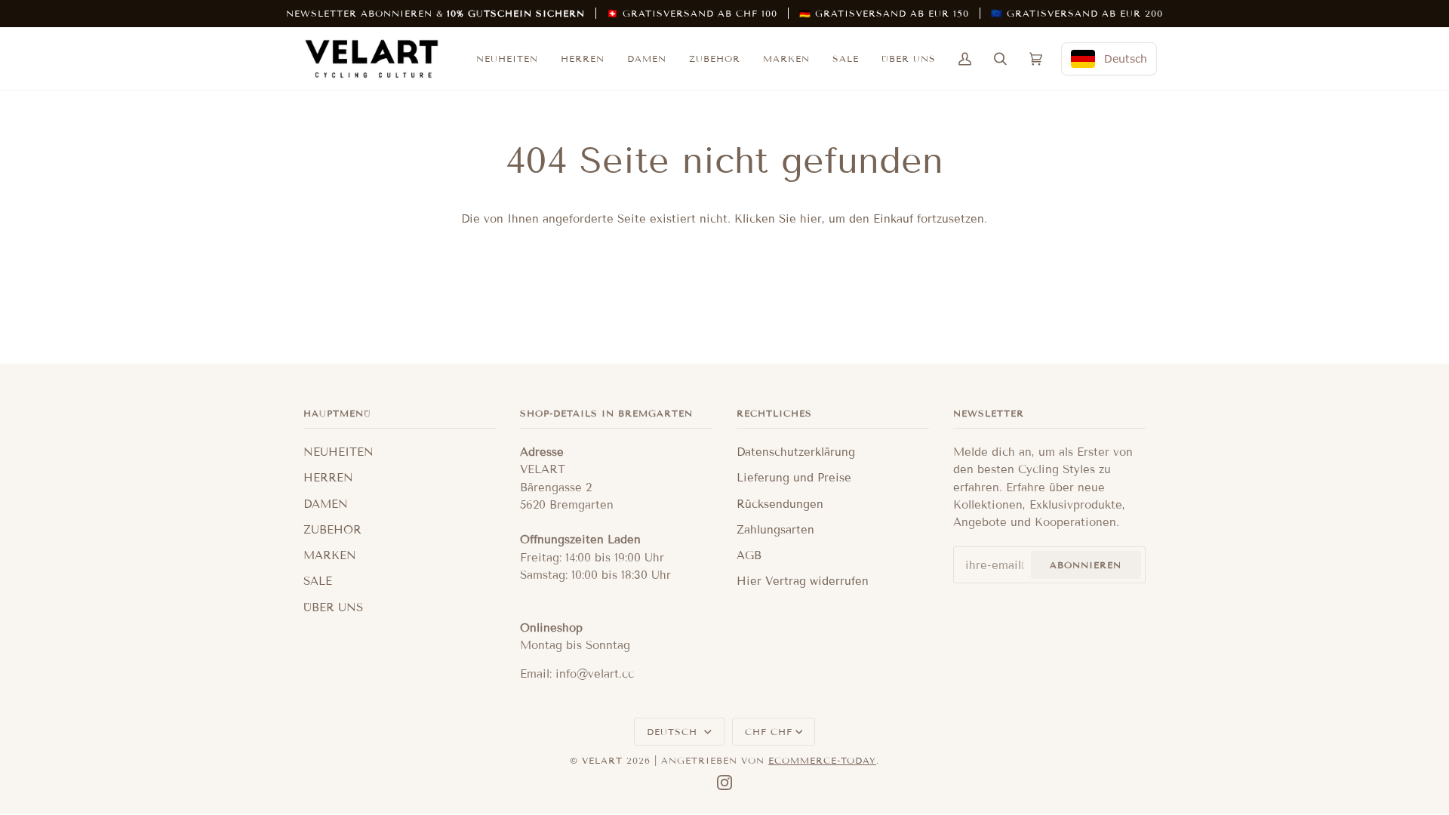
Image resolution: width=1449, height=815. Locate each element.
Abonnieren (1085, 564)
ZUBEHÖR (332, 530)
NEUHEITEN (338, 452)
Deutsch (674, 731)
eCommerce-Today (822, 760)
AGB (749, 555)
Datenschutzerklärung (796, 452)
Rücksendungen (780, 504)
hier (811, 219)
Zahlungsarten (775, 530)
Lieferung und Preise (794, 477)
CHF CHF (768, 731)
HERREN (328, 477)
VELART (602, 760)
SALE (317, 581)
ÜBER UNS (333, 607)
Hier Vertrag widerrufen (803, 581)
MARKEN (329, 555)
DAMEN (325, 504)
